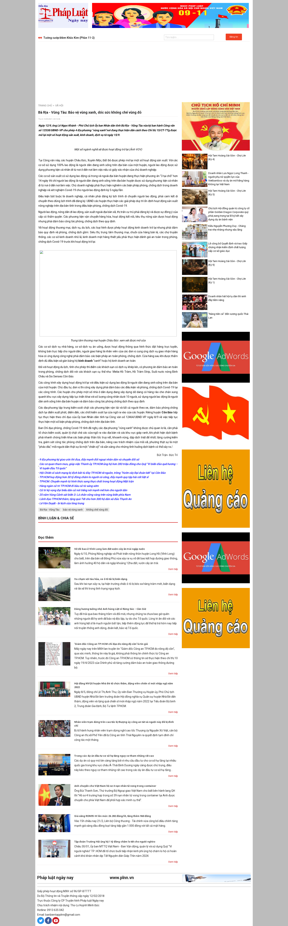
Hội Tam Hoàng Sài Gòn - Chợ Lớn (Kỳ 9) (227, 263)
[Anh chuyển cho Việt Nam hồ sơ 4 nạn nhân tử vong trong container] (54, 794)
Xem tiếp (173, 569)
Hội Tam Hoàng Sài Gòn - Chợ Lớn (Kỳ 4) (227, 157)
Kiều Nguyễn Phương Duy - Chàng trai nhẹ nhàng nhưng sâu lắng (227, 227)
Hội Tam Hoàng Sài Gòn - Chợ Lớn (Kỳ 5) (227, 192)
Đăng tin (234, 37)
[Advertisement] (144, 70)
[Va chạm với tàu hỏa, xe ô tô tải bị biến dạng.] (54, 588)
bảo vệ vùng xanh (73, 509)
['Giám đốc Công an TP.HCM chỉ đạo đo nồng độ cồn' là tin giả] (54, 653)
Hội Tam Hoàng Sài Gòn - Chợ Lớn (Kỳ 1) (227, 280)
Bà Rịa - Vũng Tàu (49, 509)
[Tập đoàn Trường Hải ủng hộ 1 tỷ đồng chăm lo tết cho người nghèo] (54, 848)
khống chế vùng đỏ (97, 509)
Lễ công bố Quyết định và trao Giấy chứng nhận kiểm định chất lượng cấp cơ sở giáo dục (227, 247)
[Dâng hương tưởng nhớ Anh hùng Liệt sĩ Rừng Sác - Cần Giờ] (54, 615)
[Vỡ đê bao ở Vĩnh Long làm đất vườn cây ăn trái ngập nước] (54, 557)
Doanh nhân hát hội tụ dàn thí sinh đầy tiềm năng (227, 298)
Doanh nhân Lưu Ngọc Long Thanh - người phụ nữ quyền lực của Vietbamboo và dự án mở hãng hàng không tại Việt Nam (228, 179)
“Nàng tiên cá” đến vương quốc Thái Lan (228, 315)
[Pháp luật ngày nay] (63, 15)
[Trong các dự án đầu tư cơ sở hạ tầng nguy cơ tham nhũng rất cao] (54, 764)
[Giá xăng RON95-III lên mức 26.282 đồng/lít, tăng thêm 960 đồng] (54, 823)
